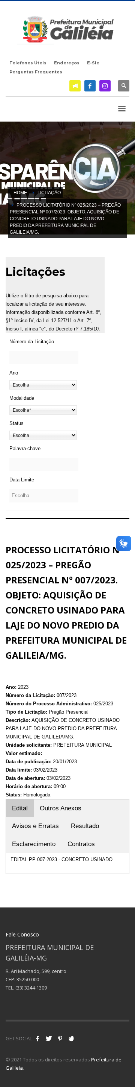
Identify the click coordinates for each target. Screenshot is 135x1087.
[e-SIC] (75, 85)
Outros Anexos (60, 808)
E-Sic (93, 62)
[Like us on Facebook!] (37, 1038)
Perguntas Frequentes (35, 72)
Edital (20, 808)
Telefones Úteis (27, 62)
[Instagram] (105, 85)
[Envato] (71, 1038)
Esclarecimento (34, 844)
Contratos (81, 844)
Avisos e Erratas (35, 826)
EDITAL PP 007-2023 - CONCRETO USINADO (61, 859)
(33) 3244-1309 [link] (31, 987)
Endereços (67, 62)
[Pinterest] (60, 1038)
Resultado (85, 826)
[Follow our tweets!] (48, 1038)
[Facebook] (90, 85)
